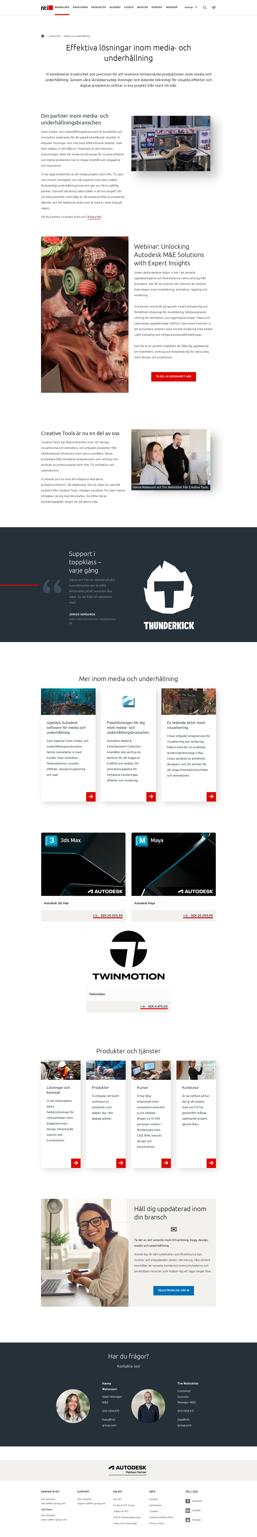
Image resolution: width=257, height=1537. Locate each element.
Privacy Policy (156, 1523)
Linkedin (196, 1510)
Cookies (153, 1511)
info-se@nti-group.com (53, 1503)
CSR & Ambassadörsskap (126, 1517)
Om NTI (117, 1499)
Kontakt (153, 1499)
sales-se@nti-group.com (54, 1519)
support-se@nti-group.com (91, 1503)
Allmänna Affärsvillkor (161, 1517)
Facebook (197, 1501)
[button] (204, 7)
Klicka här (94, 217)
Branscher (54, 36)
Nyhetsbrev (155, 1505)
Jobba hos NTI (120, 1511)
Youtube (196, 1520)
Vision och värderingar (125, 1523)
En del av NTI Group (124, 1505)
